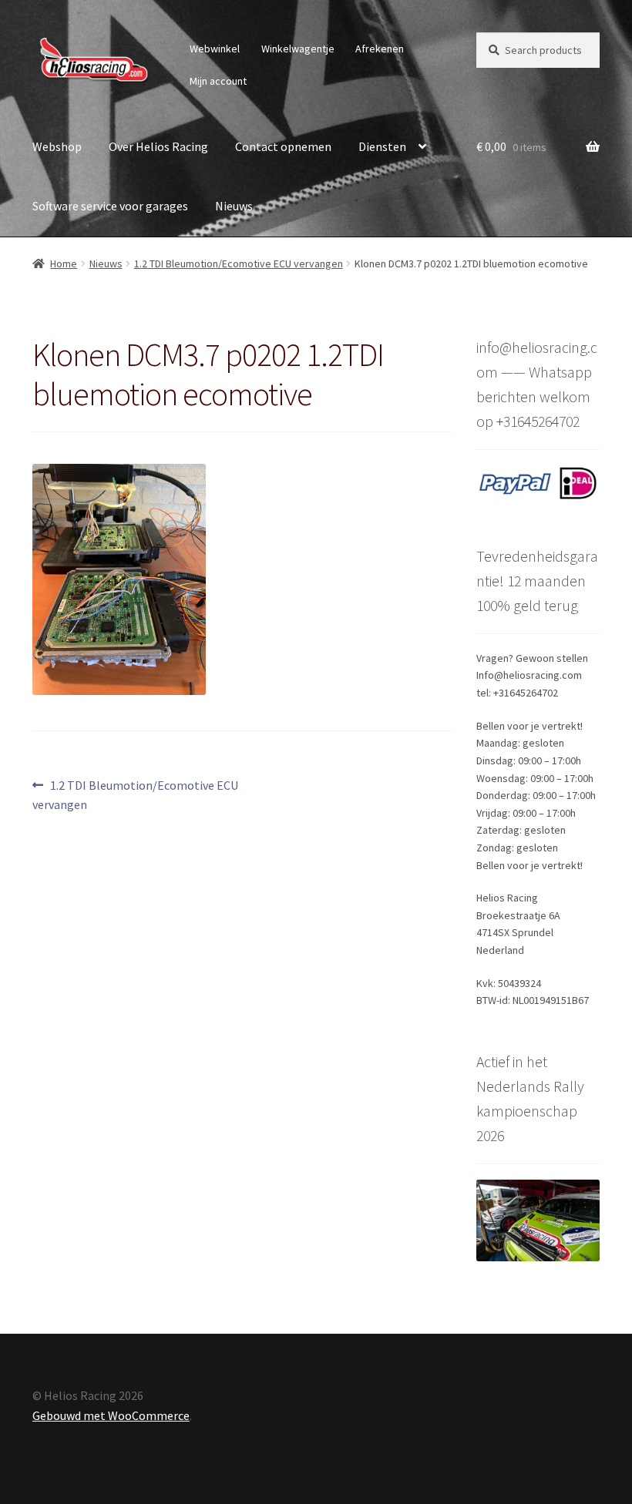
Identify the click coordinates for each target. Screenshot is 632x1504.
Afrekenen (379, 48)
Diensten (382, 146)
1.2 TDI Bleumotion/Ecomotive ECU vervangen (238, 263)
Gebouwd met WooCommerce (111, 1415)
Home (63, 263)
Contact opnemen (283, 146)
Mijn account (218, 81)
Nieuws (234, 205)
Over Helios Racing (158, 146)
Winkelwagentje (297, 48)
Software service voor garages (110, 205)
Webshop (57, 146)
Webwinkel (215, 48)
